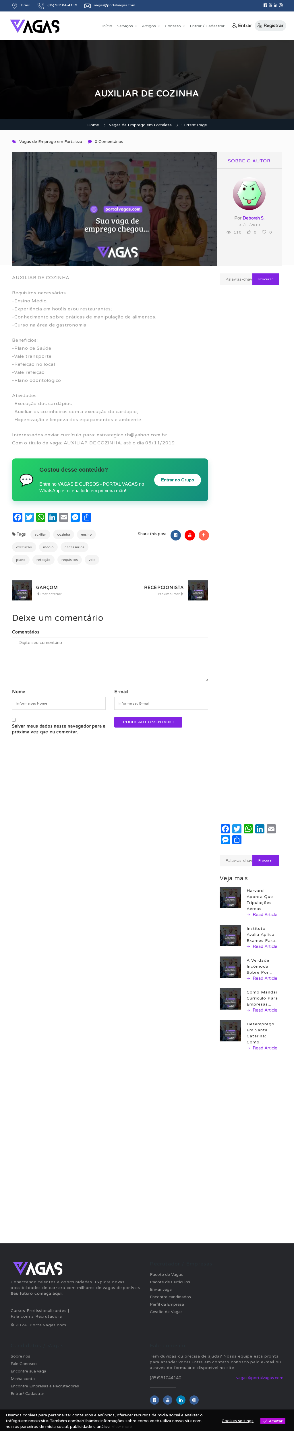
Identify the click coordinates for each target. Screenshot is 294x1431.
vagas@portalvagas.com (259, 1377)
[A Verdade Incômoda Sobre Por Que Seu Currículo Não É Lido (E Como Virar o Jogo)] (230, 967)
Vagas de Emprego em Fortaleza (140, 125)
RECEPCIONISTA (164, 587)
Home (93, 125)
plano (21, 560)
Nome (19, 691)
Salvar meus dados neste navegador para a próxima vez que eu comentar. (59, 729)
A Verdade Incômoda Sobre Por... (259, 966)
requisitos (69, 560)
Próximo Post (169, 594)
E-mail (121, 691)
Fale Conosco (24, 1363)
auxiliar (40, 534)
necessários (74, 547)
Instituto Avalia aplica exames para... (263, 934)
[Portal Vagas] (35, 26)
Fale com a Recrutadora (36, 1316)
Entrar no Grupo (177, 479)
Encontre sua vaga (28, 1371)
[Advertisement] (249, 464)
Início (107, 26)
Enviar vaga (161, 1289)
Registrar (274, 25)
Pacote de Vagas (166, 1274)
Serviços (125, 26)
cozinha (63, 534)
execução (24, 547)
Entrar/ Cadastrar (27, 1393)
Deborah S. (253, 218)
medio (48, 547)
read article (264, 914)
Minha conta (23, 1378)
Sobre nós (20, 1356)
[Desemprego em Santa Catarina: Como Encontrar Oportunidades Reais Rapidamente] (230, 1030)
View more (122, 1426)
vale (92, 560)
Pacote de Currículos (170, 1282)
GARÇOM (47, 587)
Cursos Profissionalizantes (39, 1310)
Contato (173, 26)
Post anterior (51, 594)
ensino (86, 534)
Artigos (149, 26)
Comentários (26, 632)
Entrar (245, 25)
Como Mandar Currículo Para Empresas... (262, 998)
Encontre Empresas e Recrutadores (45, 1386)
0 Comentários (109, 141)
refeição (43, 560)
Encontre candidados (170, 1296)
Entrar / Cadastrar (207, 26)
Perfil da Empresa (167, 1304)
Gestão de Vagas (166, 1311)
